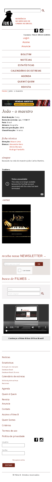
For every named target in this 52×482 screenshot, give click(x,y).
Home (4, 91)
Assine (26, 42)
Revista (26, 87)
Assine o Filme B (10, 414)
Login (26, 37)
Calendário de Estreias (26, 70)
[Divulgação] (16, 223)
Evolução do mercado (10, 367)
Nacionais (5, 383)
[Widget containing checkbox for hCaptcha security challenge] (31, 270)
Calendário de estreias (13, 376)
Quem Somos (8, 419)
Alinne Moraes (15, 147)
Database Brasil (7, 370)
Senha (4, 450)
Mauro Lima (16, 141)
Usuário (5, 442)
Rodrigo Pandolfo (16, 149)
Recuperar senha (19, 460)
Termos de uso (9, 430)
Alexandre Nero (16, 144)
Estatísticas (26, 65)
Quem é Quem (9, 394)
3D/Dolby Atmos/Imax (10, 380)
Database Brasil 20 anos (10, 372)
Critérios (6, 425)
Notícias (26, 60)
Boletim (26, 54)
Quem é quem (26, 81)
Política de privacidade (13, 436)
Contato (6, 409)
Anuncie (26, 46)
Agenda (26, 76)
